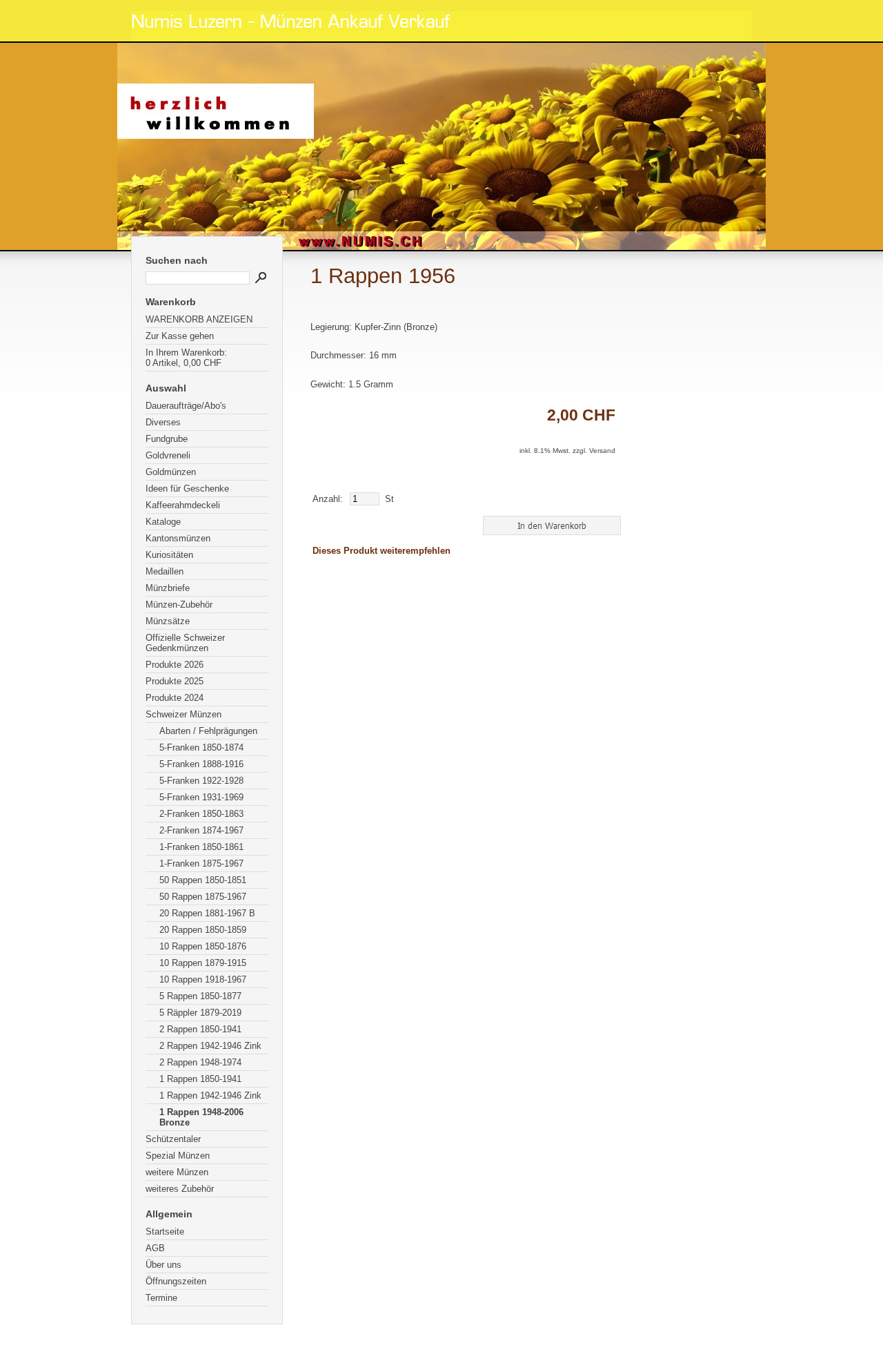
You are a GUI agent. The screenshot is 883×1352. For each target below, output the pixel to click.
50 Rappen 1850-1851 (202, 880)
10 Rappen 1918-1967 (202, 979)
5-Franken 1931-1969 (201, 797)
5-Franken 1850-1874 (201, 747)
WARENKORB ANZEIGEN (199, 319)
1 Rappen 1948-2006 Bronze (201, 1117)
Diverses (163, 422)
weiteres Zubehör (180, 1189)
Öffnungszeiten (176, 1281)
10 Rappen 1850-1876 (202, 946)
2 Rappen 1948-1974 (200, 1062)
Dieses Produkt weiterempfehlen (381, 550)
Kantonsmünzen (178, 538)
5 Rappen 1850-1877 (200, 996)
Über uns (163, 1264)
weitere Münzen (177, 1172)
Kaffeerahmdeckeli (183, 505)
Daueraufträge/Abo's (186, 405)
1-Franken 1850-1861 (201, 847)
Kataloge (163, 521)
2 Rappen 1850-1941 (200, 1029)
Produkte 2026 (175, 664)
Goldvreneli (168, 455)
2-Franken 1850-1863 (201, 814)
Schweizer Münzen (183, 714)
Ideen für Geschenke (187, 488)
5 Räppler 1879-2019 (200, 1012)
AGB (155, 1248)
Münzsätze (168, 621)
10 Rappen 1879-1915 (202, 963)
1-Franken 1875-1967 (201, 863)
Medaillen (164, 571)
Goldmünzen (171, 472)
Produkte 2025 (175, 681)
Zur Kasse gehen (180, 336)
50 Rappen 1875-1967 (202, 896)
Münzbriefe (168, 588)
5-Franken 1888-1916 (201, 764)
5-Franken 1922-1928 (201, 780)
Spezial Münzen (178, 1155)
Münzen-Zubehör (179, 604)
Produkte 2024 (175, 698)
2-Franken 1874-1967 (201, 830)
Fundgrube (167, 439)
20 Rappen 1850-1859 (202, 930)
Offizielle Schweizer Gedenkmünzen (185, 642)
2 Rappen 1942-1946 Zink (210, 1046)
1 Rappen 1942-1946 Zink (210, 1095)
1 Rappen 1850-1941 (200, 1079)
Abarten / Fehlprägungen (208, 731)
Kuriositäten (169, 555)
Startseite (165, 1231)
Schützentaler (173, 1139)
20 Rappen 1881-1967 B (207, 913)
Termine (161, 1298)
